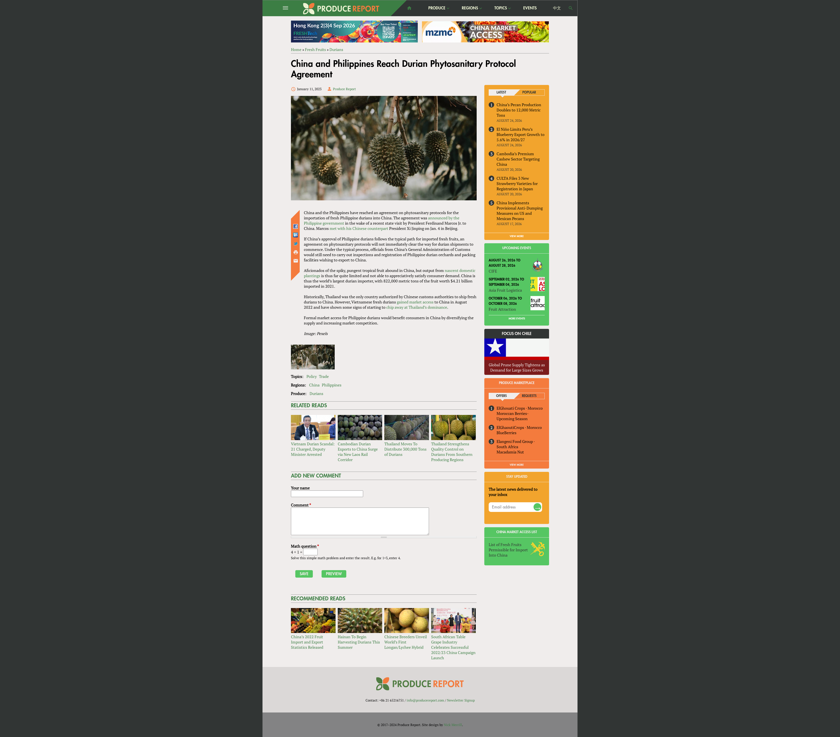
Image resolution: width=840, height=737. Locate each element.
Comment (301, 505)
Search (570, 8)
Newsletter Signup (461, 700)
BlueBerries (506, 432)
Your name (300, 487)
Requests (529, 396)
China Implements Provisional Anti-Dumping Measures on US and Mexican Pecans (520, 210)
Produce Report (344, 89)
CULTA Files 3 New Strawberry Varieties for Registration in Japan (517, 183)
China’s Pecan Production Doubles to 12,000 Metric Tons (519, 110)
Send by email (295, 260)
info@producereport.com (425, 700)
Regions (470, 8)
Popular (529, 92)
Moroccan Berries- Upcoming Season (512, 416)
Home (296, 49)
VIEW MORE (517, 236)
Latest (501, 92)
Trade (324, 376)
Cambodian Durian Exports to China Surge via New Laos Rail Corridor (358, 451)
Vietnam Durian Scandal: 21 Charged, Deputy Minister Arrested (313, 449)
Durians (336, 49)
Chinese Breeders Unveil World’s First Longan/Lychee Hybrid (405, 642)
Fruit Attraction (502, 309)
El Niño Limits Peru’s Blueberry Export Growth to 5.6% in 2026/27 (520, 134)
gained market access (415, 302)
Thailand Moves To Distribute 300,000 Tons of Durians (405, 449)
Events (530, 8)
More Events (517, 318)
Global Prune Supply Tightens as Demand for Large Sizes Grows (517, 367)
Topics (500, 8)
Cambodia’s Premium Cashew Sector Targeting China (518, 159)
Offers (501, 396)
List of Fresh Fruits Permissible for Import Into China (508, 550)
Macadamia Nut (510, 452)
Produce (436, 8)
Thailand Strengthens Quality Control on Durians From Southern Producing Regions (451, 451)
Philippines (331, 385)
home (409, 8)
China (314, 385)
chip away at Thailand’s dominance (416, 307)
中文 (557, 8)
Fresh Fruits (315, 49)
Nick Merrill (453, 725)
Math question (305, 546)
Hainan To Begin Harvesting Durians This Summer (359, 642)
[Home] (341, 9)
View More (517, 465)
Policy (311, 376)
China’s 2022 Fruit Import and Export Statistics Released (307, 642)
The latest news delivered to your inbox (513, 492)
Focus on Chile (517, 334)
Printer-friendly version (295, 252)
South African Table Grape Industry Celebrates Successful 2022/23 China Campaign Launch (453, 647)
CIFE (493, 271)
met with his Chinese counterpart (359, 228)
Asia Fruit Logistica (505, 290)
